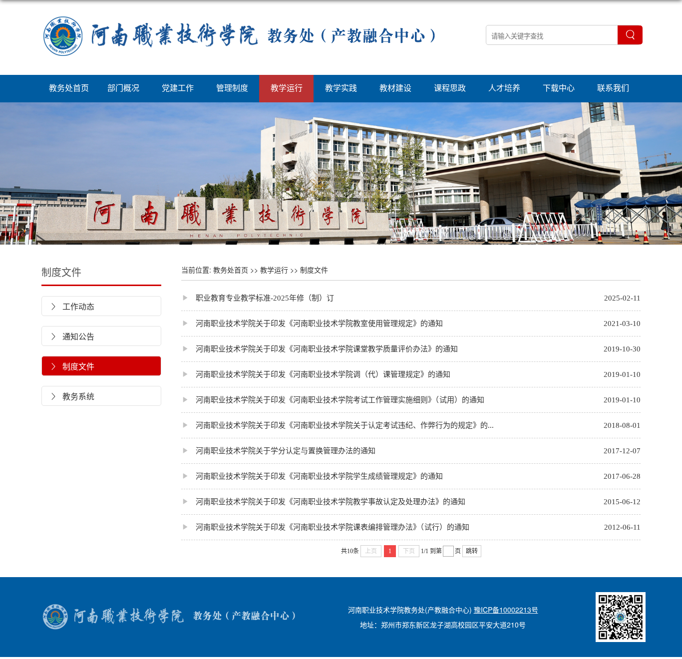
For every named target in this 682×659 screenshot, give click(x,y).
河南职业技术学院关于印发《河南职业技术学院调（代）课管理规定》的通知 (315, 374)
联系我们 (613, 87)
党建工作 (178, 87)
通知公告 (71, 336)
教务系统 (71, 396)
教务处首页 (69, 87)
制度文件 (61, 272)
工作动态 (71, 306)
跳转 (472, 551)
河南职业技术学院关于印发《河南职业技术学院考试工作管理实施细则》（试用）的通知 (332, 399)
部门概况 (123, 87)
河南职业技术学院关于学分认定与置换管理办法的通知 (278, 450)
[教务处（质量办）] (241, 70)
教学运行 (287, 87)
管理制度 (232, 87)
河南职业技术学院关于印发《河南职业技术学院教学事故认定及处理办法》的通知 (323, 501)
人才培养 (504, 87)
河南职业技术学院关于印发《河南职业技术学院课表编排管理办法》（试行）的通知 (325, 527)
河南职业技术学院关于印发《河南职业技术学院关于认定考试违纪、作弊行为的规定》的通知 (341, 425)
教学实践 (341, 87)
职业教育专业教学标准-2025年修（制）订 (257, 298)
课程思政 (450, 87)
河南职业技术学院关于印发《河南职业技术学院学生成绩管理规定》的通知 (312, 476)
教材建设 (395, 87)
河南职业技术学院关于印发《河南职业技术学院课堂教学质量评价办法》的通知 (319, 348)
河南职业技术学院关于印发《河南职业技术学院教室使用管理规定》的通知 (312, 323)
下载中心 (559, 87)
